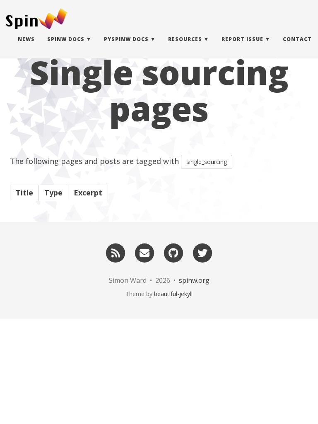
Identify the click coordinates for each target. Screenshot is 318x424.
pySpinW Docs (126, 39)
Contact (297, 39)
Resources (185, 39)
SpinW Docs (65, 39)
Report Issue (242, 39)
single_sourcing (206, 162)
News (26, 39)
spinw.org (194, 280)
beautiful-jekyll (173, 294)
